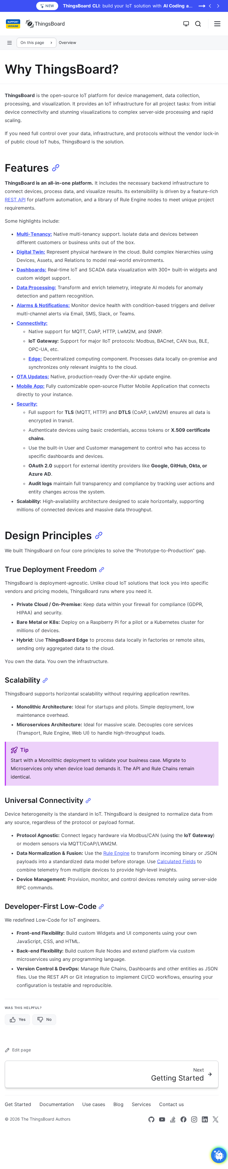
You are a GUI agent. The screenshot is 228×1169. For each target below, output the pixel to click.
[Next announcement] (218, 6)
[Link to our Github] (151, 1119)
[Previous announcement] (210, 6)
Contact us (171, 1104)
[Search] (198, 24)
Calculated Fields (176, 861)
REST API (15, 200)
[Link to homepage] (45, 24)
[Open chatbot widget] (219, 1155)
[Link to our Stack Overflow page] (173, 1119)
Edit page (21, 1049)
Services (141, 1104)
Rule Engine (116, 853)
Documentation (56, 1104)
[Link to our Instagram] (194, 1119)
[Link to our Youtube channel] (162, 1119)
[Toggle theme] (186, 24)
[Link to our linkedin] (205, 1119)
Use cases (93, 1104)
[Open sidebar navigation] (9, 43)
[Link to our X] (215, 1119)
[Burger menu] (217, 24)
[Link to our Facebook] (183, 1119)
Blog (118, 1104)
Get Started (18, 1104)
